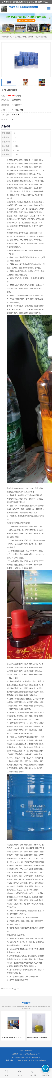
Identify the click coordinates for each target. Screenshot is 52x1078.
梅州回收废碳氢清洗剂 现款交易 (37, 1038)
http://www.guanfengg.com (10, 989)
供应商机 (18, 37)
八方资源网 (19, 1060)
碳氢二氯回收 (28, 37)
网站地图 (42, 1060)
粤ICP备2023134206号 (33, 1054)
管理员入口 (35, 1060)
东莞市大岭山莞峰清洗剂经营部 (21, 1057)
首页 (11, 37)
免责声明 (27, 1060)
